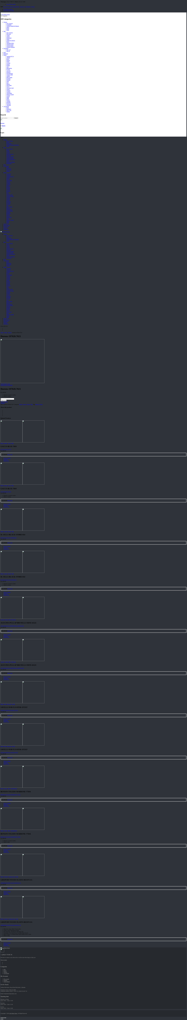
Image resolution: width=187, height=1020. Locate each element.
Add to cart (3, 400)
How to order (7, 225)
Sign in (3, 125)
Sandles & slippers (10, 40)
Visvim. (33, 6)
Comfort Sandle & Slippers (12, 26)
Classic (8, 36)
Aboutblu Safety (10, 43)
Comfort (8, 92)
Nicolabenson (9, 73)
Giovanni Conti (10, 88)
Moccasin (8, 34)
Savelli (8, 64)
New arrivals (6, 6)
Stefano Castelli (10, 94)
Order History (7, 981)
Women (5, 22)
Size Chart (6, 226)
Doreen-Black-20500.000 (6, 385)
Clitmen (8, 57)
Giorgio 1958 (9, 74)
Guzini (8, 89)
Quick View (6, 460)
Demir (7, 61)
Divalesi (8, 80)
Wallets (8, 111)
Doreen (8, 60)
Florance (8, 72)
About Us (6, 224)
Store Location (10, 4)
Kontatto (8, 78)
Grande (8, 96)
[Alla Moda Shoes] (5, 14)
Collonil (8, 101)
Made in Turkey (39, 404)
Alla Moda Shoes (13, 1013)
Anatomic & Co (10, 56)
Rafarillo (8, 102)
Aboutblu (8, 105)
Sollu (7, 81)
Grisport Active (10, 44)
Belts (7, 107)
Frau (7, 82)
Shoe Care (8, 110)
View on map (4, 960)
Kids (5, 52)
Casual (8, 35)
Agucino (8, 70)
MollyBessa (9, 68)
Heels (7, 30)
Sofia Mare (9, 85)
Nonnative (28, 6)
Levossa (8, 63)
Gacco (7, 86)
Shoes (7, 27)
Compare (3, 403)
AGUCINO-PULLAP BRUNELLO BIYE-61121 (12, 626)
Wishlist (5, 980)
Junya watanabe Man (14, 6)
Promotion (6, 48)
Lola (7, 67)
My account (6, 979)
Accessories (6, 106)
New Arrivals (9, 23)
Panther (8, 65)
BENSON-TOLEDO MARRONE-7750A (10, 794)
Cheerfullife (9, 93)
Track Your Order (9, 10)
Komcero (8, 103)
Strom (7, 97)
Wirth (7, 98)
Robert (8, 99)
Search (16, 118)
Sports (7, 39)
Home (2, 332)
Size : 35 (8, 49)
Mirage (8, 84)
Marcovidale (9, 77)
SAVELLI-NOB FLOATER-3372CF (9, 710)
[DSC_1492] (22, 382)
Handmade (8, 38)
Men (5, 31)
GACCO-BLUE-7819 (6, 449)
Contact (5, 228)
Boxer (7, 59)
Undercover (22, 6)
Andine (8, 76)
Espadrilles (8, 24)
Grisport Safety (9, 45)
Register (2, 123)
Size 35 (8, 51)
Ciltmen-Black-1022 (5, 384)
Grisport (8, 90)
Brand (5, 55)
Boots (7, 28)
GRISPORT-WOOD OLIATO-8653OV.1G (11, 883)
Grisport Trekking (10, 47)
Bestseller (6, 53)
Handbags (8, 109)
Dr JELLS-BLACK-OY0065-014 (8, 537)
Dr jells (8, 69)
